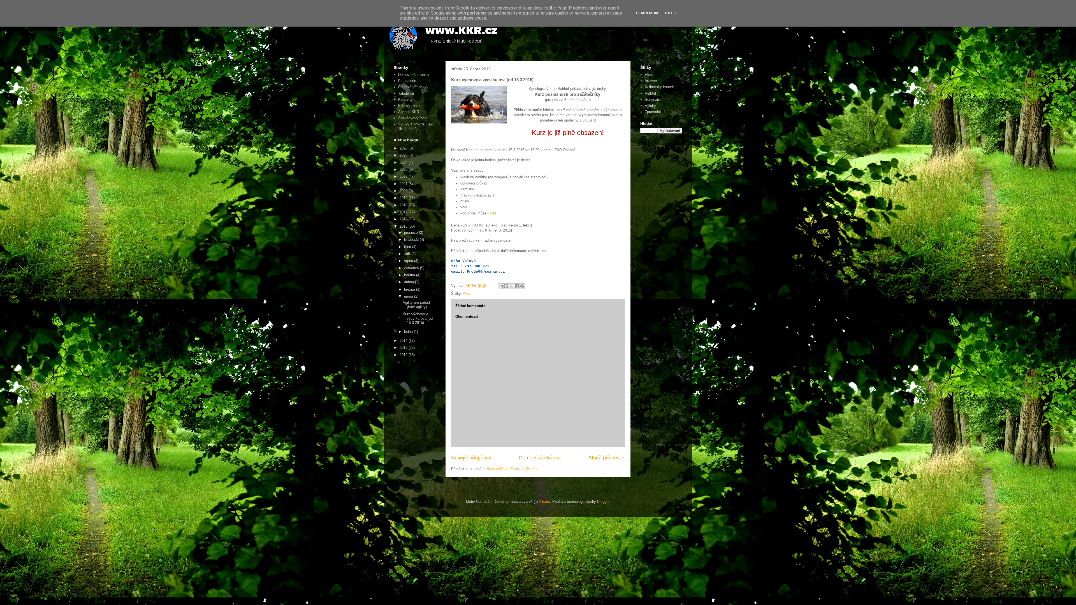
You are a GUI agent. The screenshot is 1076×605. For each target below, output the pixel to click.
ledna (409, 332)
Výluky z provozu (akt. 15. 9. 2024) (416, 126)
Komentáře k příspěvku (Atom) (512, 469)
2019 (404, 198)
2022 (404, 176)
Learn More (647, 13)
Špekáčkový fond (412, 118)
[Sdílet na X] (511, 286)
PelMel (650, 93)
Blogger (603, 501)
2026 (404, 148)
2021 (404, 184)
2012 (404, 355)
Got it (671, 13)
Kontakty (405, 99)
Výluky (650, 106)
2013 (404, 347)
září (407, 254)
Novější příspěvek (471, 458)
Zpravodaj (653, 112)
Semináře (652, 99)
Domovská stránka (540, 458)
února (409, 296)
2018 (404, 205)
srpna (409, 261)
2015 (404, 226)
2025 (404, 155)
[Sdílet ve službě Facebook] (517, 286)
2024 (404, 162)
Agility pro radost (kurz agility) (416, 304)
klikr (493, 213)
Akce (467, 293)
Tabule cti (406, 93)
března (410, 289)
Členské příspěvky (413, 87)
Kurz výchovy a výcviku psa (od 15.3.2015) (418, 318)
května (410, 275)
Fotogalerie (407, 81)
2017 (404, 212)
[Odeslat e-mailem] (501, 286)
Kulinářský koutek (659, 87)
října (408, 247)
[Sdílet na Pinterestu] (522, 286)
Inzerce (651, 81)
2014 (404, 340)
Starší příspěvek (606, 458)
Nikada (544, 501)
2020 (404, 191)
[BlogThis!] (506, 286)
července (412, 268)
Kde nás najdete (411, 106)
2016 (404, 219)
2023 (404, 169)
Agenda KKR (408, 112)
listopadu (412, 239)
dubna (409, 282)
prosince (411, 232)
